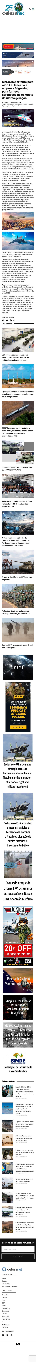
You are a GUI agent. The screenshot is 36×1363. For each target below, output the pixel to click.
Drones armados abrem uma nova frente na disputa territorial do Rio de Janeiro (25, 1195)
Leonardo (10, 106)
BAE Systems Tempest (21, 104)
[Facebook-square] (3, 1335)
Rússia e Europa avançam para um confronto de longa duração (25, 1152)
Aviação (4, 104)
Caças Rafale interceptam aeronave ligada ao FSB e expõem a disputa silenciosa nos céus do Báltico (24, 1108)
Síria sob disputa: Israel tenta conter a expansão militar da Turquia (24, 1138)
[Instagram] (11, 1335)
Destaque (30, 104)
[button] (30, 9)
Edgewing (4, 106)
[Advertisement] (18, 25)
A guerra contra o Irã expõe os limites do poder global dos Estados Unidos (25, 1124)
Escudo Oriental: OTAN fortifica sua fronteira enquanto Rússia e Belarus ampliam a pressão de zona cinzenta (25, 1091)
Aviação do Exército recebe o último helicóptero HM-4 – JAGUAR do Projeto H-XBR (17, 504)
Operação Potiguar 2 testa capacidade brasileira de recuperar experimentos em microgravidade (18, 394)
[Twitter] (7, 1335)
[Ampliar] (27, 216)
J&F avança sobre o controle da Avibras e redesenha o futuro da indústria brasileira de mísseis (15, 357)
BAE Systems (10, 104)
